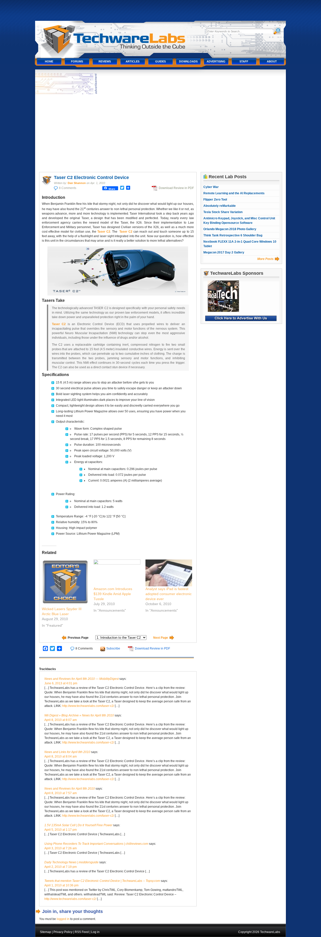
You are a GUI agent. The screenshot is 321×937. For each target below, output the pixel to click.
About (272, 61)
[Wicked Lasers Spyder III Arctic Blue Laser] (65, 582)
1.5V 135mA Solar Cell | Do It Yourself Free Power (78, 825)
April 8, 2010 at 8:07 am (60, 720)
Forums (77, 61)
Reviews (105, 61)
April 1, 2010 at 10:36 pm (61, 885)
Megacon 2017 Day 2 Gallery (223, 252)
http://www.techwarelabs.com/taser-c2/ (88, 706)
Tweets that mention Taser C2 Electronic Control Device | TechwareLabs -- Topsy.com (102, 881)
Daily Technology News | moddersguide (71, 862)
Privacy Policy (62, 932)
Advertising (216, 61)
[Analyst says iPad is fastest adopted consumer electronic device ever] (168, 572)
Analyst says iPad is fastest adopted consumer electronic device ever (168, 594)
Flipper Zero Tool (215, 199)
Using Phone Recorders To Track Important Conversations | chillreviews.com (96, 844)
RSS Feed (82, 932)
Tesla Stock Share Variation (223, 212)
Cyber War (211, 187)
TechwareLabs (119, 37)
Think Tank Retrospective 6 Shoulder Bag (232, 235)
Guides (160, 61)
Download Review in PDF (176, 188)
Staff (243, 61)
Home (49, 61)
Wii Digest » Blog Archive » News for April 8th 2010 (79, 715)
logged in (63, 919)
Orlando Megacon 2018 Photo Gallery (229, 229)
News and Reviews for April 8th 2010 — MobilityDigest (81, 679)
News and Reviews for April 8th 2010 (69, 788)
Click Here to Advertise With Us (241, 318)
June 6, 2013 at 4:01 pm (60, 683)
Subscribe (113, 648)
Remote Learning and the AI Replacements (234, 193)
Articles (132, 61)
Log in (95, 932)
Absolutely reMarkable (219, 206)
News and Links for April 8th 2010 (67, 752)
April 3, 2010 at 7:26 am (60, 848)
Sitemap (45, 932)
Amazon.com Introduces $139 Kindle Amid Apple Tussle (113, 594)
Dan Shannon (77, 182)
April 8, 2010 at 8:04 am (60, 756)
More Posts (265, 259)
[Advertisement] (160, 133)
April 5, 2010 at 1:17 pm (60, 829)
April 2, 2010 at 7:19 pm (60, 867)
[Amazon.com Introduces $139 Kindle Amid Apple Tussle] (117, 572)
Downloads (188, 61)
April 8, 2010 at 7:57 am (60, 793)
